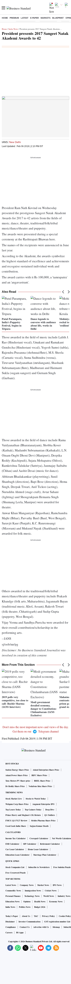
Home (5, 18)
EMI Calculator (12, 844)
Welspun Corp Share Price (17, 804)
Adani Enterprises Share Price (46, 770)
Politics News (24, 907)
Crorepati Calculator (38, 838)
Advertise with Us (41, 927)
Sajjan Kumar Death (39, 826)
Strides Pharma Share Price (43, 820)
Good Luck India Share (15, 826)
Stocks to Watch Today (36, 798)
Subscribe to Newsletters (39, 867)
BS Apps (19, 932)
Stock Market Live (13, 798)
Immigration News (33, 890)
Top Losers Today (13, 809)
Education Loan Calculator (17, 855)
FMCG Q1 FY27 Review (16, 820)
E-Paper (34, 18)
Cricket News (50, 890)
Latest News (10, 885)
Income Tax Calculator (15, 838)
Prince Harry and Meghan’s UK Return (23, 815)
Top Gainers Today (33, 809)
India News (13, 29)
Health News (39, 901)
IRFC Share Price (39, 775)
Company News (26, 885)
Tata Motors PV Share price (17, 781)
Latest (24, 18)
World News (48, 896)
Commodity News (13, 890)
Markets (45, 18)
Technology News (32, 896)
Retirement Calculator (50, 844)
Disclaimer (10, 921)
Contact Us (24, 927)
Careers (8, 932)
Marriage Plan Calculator (44, 855)
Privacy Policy (48, 916)
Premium (14, 18)
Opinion (26, 901)
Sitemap (56, 927)
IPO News (57, 885)
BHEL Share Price (42, 781)
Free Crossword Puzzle (15, 872)
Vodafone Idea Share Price (40, 786)
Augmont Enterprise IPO (43, 804)
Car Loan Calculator (14, 849)
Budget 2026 (39, 907)
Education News (12, 901)
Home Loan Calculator (38, 849)
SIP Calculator (29, 844)
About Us (26, 916)
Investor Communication (29, 921)
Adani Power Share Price (16, 775)
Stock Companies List (14, 867)
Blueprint (58, 18)
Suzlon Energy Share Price (17, 770)
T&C (36, 916)
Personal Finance (13, 896)
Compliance (10, 927)
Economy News (55, 901)
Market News (43, 885)
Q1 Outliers (49, 815)
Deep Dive (49, 809)
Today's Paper (11, 916)
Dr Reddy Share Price (15, 786)
